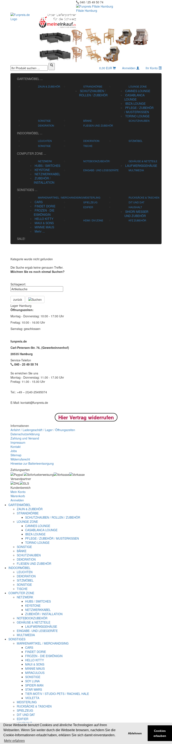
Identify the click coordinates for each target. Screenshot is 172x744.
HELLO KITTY (43, 219)
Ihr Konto (152, 68)
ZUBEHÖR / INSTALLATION (44, 180)
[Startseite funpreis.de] (20, 17)
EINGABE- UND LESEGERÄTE (101, 170)
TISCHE (88, 146)
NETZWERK (45, 161)
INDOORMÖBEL (29, 133)
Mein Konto (18, 492)
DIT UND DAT (136, 202)
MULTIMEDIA (136, 170)
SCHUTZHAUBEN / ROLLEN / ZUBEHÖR (93, 93)
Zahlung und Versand (24, 438)
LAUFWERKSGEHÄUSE (140, 165)
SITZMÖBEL (136, 141)
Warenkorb (17, 496)
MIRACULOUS (34, 673)
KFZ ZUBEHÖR (137, 220)
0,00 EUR (106, 68)
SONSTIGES (27, 190)
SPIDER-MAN (34, 685)
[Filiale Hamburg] (99, 20)
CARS (38, 202)
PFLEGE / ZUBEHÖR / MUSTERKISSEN (139, 110)
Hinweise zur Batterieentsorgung (32, 463)
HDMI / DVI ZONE (93, 220)
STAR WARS (33, 689)
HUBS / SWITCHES (47, 165)
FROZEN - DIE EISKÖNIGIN (44, 212)
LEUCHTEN (45, 141)
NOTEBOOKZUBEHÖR (96, 161)
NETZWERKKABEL (47, 174)
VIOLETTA (32, 698)
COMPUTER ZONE (31, 153)
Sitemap (15, 455)
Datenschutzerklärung (25, 434)
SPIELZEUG (90, 202)
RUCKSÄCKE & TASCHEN (144, 197)
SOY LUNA (32, 681)
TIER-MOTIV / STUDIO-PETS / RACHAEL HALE (57, 694)
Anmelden (129, 68)
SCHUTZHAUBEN (139, 120)
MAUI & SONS (44, 223)
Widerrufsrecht (20, 459)
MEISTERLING (91, 197)
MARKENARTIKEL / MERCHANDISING (60, 197)
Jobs (13, 451)
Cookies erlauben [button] (160, 733)
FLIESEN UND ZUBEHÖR (98, 125)
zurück (17, 299)
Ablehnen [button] (135, 733)
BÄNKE (87, 120)
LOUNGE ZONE (138, 86)
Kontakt (15, 447)
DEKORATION (46, 125)
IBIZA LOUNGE (135, 103)
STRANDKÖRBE (92, 86)
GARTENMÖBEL (30, 79)
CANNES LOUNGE (137, 91)
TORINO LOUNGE (137, 116)
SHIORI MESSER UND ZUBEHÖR (136, 213)
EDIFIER (88, 207)
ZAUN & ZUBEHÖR (49, 86)
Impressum (17, 442)
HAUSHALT (135, 207)
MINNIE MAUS (44, 227)
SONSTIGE (44, 120)
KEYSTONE (42, 170)
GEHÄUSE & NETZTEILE (143, 161)
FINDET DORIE (44, 206)
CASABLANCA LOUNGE (134, 97)
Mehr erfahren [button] (14, 741)
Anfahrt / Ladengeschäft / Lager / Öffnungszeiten (42, 430)
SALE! (21, 239)
